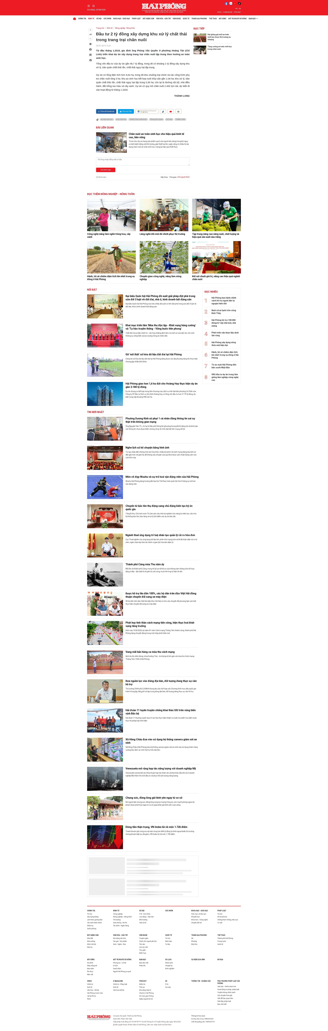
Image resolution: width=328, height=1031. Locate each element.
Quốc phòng (91, 928)
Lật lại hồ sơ (91, 996)
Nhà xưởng (91, 941)
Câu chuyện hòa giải (224, 995)
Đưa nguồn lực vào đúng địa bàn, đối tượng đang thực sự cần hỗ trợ (161, 682)
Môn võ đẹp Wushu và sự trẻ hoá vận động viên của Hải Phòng (162, 476)
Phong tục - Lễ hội (119, 963)
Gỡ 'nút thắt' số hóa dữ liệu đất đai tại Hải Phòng (154, 354)
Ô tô (166, 984)
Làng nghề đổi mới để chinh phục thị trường (162, 234)
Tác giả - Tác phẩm (120, 941)
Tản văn (142, 944)
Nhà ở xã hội (91, 944)
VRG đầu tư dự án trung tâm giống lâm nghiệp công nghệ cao (225, 377)
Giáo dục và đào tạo (198, 914)
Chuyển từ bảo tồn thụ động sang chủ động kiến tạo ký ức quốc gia (159, 507)
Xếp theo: (164, 177)
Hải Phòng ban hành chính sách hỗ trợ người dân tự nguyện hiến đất (224, 301)
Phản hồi (142, 966)
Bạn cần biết (222, 1004)
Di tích (115, 966)
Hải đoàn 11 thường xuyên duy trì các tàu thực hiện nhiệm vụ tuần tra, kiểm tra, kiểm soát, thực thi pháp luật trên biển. (161, 719)
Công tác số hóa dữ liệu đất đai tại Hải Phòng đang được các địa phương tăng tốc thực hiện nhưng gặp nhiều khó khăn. (162, 360)
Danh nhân (117, 968)
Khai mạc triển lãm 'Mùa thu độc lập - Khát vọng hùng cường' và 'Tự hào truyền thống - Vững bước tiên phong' (161, 327)
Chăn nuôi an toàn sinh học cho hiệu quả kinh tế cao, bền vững (156, 135)
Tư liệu (167, 944)
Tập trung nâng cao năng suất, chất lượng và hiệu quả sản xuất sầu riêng (215, 235)
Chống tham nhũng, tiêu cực (227, 920)
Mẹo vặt (90, 974)
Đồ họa (220, 959)
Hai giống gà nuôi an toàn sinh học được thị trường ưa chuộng (219, 37)
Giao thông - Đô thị (120, 923)
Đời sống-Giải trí (145, 990)
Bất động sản (148, 19)
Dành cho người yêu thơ (148, 941)
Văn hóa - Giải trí (163, 19)
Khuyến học (195, 917)
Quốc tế (186, 19)
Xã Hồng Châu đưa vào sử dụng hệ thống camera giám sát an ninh (161, 741)
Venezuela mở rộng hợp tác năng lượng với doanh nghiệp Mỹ (161, 768)
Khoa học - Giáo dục (121, 19)
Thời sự (142, 987)
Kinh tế (91, 19)
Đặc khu (194, 944)
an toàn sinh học (107, 119)
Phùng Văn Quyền (156, 119)
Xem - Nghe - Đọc (119, 944)
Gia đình (90, 963)
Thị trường (117, 920)
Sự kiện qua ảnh (198, 959)
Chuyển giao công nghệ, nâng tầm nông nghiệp (160, 278)
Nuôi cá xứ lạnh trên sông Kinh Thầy (224, 311)
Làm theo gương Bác (94, 920)
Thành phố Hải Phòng (225, 938)
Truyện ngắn (143, 938)
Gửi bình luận (106, 170)
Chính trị (82, 19)
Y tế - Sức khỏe (144, 914)
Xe (166, 981)
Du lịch (168, 959)
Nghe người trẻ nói (146, 999)
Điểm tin (142, 984)
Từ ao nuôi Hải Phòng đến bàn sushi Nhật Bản (224, 366)
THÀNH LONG (180, 119)
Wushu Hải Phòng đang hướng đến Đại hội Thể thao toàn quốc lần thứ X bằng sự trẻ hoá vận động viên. (160, 482)
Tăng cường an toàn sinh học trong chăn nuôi (220, 48)
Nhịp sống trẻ (92, 966)
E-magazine (227, 12)
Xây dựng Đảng (93, 917)
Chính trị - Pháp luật (120, 984)
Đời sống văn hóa (119, 938)
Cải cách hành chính (94, 923)
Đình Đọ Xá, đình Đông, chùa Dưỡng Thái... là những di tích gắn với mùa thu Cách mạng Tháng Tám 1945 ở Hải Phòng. (160, 657)
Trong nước (221, 941)
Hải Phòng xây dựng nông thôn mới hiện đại (224, 343)
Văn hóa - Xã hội (93, 990)
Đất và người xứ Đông (237, 19)
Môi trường (143, 920)
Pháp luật (136, 19)
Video (219, 12)
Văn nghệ (177, 19)
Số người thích (184, 177)
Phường (194, 941)
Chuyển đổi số (196, 923)
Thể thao (213, 19)
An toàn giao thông (146, 996)
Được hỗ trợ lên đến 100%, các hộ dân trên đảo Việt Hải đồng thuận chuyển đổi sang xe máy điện (161, 595)
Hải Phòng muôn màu (95, 993)
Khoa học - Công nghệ (199, 920)
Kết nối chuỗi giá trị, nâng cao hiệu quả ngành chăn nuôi (216, 278)
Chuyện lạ (168, 966)
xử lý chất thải (121, 119)
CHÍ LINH (169, 119)
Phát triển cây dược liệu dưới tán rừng (225, 334)
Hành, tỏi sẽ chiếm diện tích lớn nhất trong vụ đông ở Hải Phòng (111, 278)
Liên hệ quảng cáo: (198, 1022)
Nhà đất (90, 938)
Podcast (237, 12)
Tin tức (89, 914)
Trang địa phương (199, 19)
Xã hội (98, 19)
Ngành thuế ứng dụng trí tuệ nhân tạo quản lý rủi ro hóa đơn (160, 535)
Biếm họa (142, 953)
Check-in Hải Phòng (146, 993)
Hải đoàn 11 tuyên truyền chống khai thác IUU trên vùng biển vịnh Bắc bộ (161, 712)
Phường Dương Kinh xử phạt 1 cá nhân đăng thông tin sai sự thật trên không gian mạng (160, 420)
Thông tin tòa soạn (198, 1016)
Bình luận (168, 941)
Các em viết (143, 947)
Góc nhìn (107, 19)
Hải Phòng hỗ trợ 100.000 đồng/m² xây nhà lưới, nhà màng (224, 323)
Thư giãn (142, 950)
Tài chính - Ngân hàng (121, 926)
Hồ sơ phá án (222, 917)
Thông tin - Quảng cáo (201, 981)
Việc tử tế (142, 923)
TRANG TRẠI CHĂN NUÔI (138, 119)
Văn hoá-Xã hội (118, 990)
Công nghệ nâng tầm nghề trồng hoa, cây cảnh (108, 235)
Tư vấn (219, 923)
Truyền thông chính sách (226, 992)
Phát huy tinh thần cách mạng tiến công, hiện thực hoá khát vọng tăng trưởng (160, 624)
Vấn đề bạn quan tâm (225, 998)
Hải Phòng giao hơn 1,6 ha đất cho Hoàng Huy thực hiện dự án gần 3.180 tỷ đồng (162, 385)
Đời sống (222, 19)
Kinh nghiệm (169, 968)
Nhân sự (90, 926)
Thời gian (173, 177)
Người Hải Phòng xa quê (122, 971)
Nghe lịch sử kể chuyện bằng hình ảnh (147, 447)
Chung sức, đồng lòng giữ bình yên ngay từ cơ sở (154, 797)
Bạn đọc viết (143, 963)
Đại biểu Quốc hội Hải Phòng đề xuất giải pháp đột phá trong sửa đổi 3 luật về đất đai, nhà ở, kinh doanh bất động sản (160, 298)
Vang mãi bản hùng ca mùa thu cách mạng (150, 651)
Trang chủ (100, 28)
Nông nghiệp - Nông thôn (125, 28)
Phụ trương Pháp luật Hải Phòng (228, 982)
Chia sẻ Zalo (127, 111)
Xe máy (168, 987)
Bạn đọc (252, 19)
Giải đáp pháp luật (224, 1001)
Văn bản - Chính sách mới (226, 986)
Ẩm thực (90, 971)
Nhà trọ (89, 947)
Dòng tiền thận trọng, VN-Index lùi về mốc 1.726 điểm (156, 826)
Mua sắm (90, 968)
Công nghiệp (118, 914)
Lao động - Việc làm (146, 917)
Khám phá (169, 963)
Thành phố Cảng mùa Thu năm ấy (145, 564)
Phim (89, 999)
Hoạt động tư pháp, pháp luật (228, 989)
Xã (192, 938)
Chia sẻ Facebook (107, 111)
